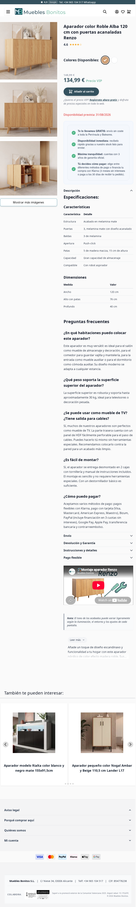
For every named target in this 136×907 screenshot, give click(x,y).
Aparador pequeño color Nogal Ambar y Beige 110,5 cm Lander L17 (95, 775)
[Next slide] (128, 751)
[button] (66, 817)
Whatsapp (89, 2)
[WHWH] (114, 60)
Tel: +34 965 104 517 (71, 2)
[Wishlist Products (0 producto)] (123, 12)
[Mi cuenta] (117, 12)
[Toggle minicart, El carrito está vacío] (129, 12)
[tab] (62, 791)
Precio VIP (94, 81)
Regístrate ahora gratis (103, 100)
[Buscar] (105, 12)
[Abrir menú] (8, 12)
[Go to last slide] (5, 751)
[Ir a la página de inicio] (57, 11)
